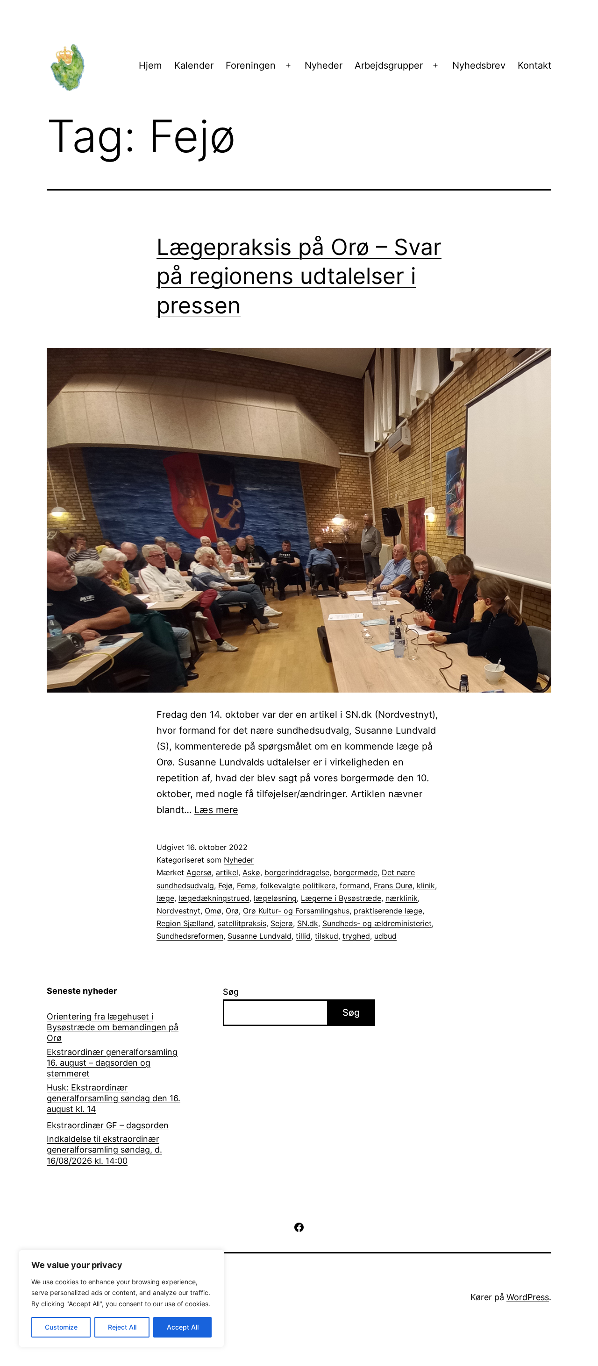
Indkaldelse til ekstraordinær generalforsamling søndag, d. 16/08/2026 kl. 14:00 (104, 1150)
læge (165, 898)
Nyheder (323, 65)
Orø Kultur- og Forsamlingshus (296, 910)
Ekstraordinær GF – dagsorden (108, 1125)
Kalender (194, 65)
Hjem (150, 65)
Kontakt (534, 65)
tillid (303, 936)
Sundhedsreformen (190, 936)
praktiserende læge (388, 910)
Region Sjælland (185, 923)
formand (355, 885)
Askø (251, 872)
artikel (227, 872)
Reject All (122, 1327)
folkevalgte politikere (297, 885)
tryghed (356, 936)
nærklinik (401, 898)
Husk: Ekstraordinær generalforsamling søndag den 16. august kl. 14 (113, 1098)
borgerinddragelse (296, 872)
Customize (61, 1327)
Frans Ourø (393, 885)
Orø (232, 910)
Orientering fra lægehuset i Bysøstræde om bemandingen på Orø (112, 1027)
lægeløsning (275, 898)
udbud (385, 936)
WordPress (527, 1297)
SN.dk (307, 923)
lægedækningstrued (213, 898)
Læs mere (216, 809)
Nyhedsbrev (478, 65)
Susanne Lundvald (260, 936)
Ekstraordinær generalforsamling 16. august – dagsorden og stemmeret (112, 1063)
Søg (231, 992)
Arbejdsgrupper (389, 65)
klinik (426, 885)
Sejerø (282, 923)
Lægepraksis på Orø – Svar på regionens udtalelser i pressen (299, 276)
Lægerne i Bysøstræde (341, 898)
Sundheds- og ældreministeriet (377, 923)
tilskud (326, 936)
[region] (121, 1298)
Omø (213, 910)
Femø (246, 885)
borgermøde (355, 872)
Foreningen (251, 65)
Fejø (225, 885)
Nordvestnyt (178, 910)
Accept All (183, 1327)
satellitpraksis (242, 923)
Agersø (199, 872)
